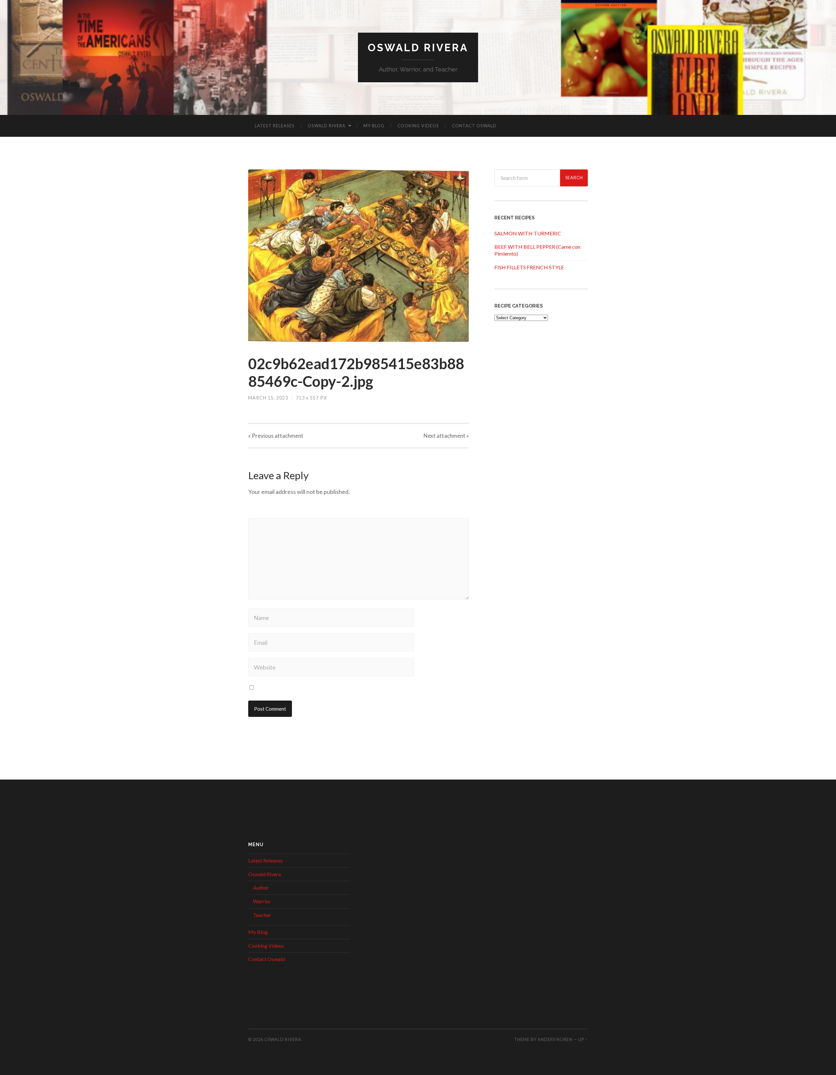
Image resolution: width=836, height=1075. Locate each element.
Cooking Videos (418, 125)
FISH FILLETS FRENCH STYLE (529, 267)
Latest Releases (275, 125)
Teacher (262, 915)
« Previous (275, 435)
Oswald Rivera (418, 47)
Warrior (262, 901)
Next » (446, 435)
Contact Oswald (474, 125)
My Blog (373, 125)
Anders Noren (555, 1039)
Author (261, 887)
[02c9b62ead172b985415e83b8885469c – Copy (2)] (358, 255)
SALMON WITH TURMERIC (527, 233)
